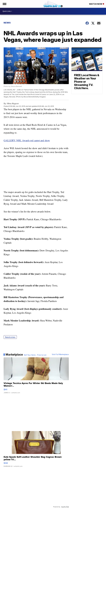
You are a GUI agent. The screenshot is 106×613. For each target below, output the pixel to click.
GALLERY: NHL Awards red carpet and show (27, 140)
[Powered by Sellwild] (65, 507)
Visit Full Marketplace (60, 354)
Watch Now (96, 4)
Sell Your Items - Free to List (35, 355)
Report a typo (10, 337)
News (7, 22)
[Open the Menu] (4, 4)
